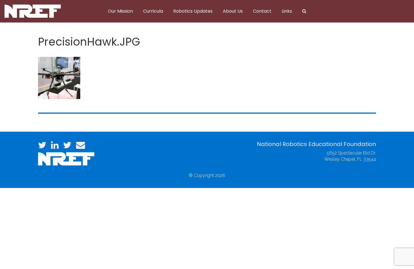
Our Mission (120, 11)
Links (287, 11)
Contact (262, 11)
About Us (233, 11)
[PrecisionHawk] (59, 77)
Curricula (153, 11)
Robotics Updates (193, 11)
